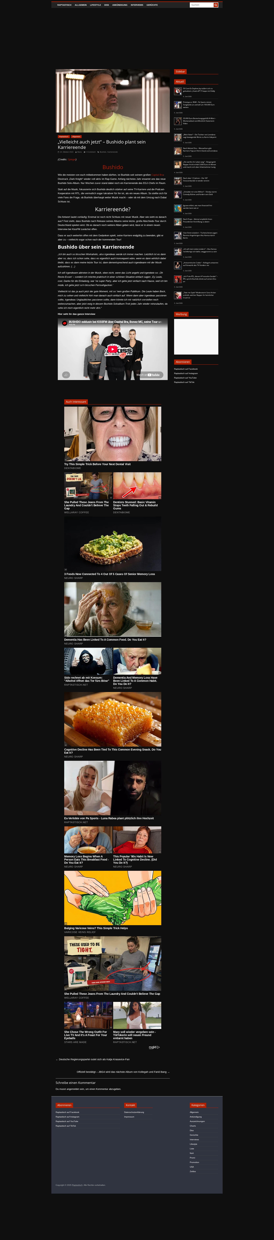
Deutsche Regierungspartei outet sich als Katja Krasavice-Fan (93, 1059)
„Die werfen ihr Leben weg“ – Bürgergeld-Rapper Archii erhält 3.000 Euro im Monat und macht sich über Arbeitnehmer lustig (199, 164)
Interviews (137, 5)
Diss (106, 5)
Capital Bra (157, 175)
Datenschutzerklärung (134, 1112)
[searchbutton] (216, 5)
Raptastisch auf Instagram (186, 373)
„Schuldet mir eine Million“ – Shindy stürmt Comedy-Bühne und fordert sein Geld (200, 193)
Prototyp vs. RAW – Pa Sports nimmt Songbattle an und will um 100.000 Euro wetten (198, 104)
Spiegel (72, 159)
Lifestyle (95, 5)
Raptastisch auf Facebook (186, 369)
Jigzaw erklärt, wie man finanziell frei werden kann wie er (197, 206)
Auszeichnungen (197, 1121)
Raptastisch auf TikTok (184, 382)
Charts (193, 1126)
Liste (192, 1148)
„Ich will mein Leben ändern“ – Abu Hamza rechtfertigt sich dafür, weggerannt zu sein (200, 250)
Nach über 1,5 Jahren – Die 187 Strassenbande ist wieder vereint (196, 179)
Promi (192, 1158)
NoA (192, 1153)
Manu (79, 152)
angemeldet (73, 1089)
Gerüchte (152, 5)
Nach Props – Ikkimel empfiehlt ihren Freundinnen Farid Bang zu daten (197, 220)
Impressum (129, 1117)
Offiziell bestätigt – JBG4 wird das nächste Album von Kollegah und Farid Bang (123, 1071)
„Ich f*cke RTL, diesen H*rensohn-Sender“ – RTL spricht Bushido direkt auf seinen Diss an (200, 279)
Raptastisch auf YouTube (185, 378)
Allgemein (81, 5)
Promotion (194, 1162)
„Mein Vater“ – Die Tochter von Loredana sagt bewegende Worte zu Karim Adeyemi (199, 135)
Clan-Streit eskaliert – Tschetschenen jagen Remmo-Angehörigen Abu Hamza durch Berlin (200, 235)
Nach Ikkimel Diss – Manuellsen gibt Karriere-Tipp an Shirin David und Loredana (200, 149)
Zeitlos (193, 1171)
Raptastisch (64, 5)
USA (192, 1167)
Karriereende (112, 152)
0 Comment (90, 152)
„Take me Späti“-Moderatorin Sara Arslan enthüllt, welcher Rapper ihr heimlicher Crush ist (199, 295)
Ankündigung (119, 5)
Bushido (103, 152)
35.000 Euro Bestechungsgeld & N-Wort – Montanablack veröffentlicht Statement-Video (199, 121)
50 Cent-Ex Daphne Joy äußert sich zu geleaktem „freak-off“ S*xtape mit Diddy (199, 89)
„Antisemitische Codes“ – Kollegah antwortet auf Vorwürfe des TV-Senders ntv (200, 263)
